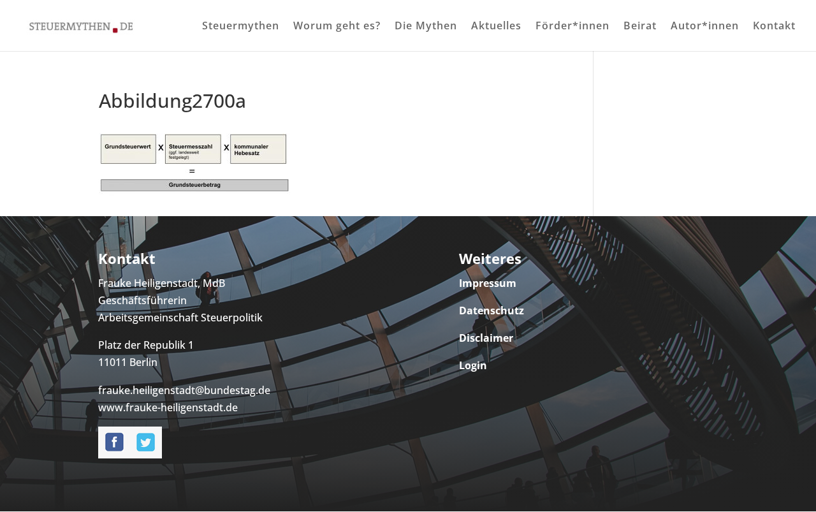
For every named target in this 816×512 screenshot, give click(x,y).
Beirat (640, 27)
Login (473, 365)
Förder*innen (572, 27)
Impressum (487, 283)
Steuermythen (240, 27)
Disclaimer (486, 338)
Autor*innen (705, 27)
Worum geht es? (337, 27)
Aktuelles (496, 27)
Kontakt (774, 27)
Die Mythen (426, 27)
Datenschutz (491, 311)
